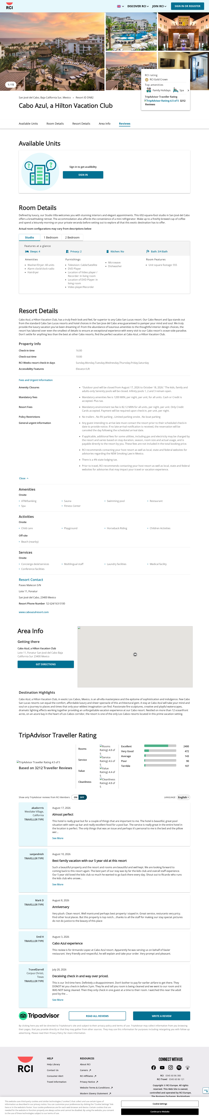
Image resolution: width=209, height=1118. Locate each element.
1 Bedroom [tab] (51, 237)
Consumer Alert (55, 1076)
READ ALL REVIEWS (97, 1016)
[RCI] (9, 5)
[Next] (188, 90)
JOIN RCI (158, 6)
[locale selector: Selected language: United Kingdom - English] (120, 5)
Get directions (46, 664)
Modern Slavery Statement (94, 1093)
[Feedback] (206, 1090)
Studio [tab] (29, 237)
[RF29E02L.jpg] (131, 31)
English (182, 797)
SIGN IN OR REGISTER (187, 6)
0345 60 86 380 (173, 1075)
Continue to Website (159, 1111)
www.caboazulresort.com (34, 612)
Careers (84, 1070)
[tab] (28, 123)
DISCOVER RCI (136, 6)
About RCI (85, 1064)
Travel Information (56, 1081)
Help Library (53, 1064)
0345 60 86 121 (176, 1079)
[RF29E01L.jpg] (52, 51)
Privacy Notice (88, 1081)
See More (57, 838)
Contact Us (52, 1070)
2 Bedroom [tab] (72, 237)
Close (22, 478)
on (75, 797)
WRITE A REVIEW (161, 1016)
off (82, 797)
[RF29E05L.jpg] (131, 71)
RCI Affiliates (87, 1076)
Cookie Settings (160, 1103)
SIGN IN (83, 174)
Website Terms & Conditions (95, 1087)
